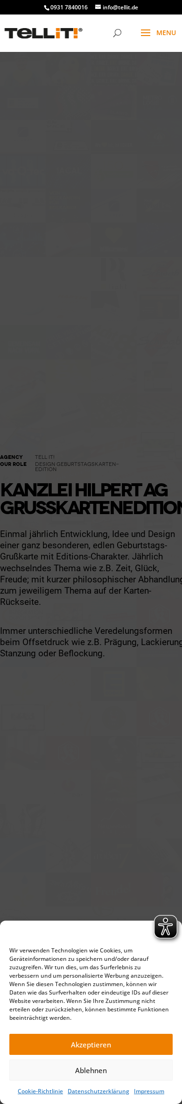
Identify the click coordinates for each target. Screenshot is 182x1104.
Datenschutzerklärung (98, 1091)
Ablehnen (91, 1070)
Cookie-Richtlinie (40, 1091)
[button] (168, 932)
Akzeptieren (91, 1044)
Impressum (149, 1091)
